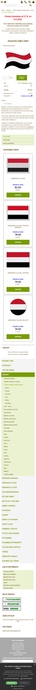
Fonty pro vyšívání (8, 571)
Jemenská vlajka (18, 178)
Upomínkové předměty (12, 543)
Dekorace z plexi (9, 487)
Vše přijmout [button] (11, 682)
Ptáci (5, 453)
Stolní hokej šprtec (11, 547)
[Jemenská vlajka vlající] (18, 60)
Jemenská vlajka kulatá (18, 320)
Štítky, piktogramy (10, 533)
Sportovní (7, 440)
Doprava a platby (8, 588)
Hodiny (5, 515)
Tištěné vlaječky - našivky (12, 381)
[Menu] (2, 2)
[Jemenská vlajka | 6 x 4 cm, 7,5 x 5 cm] (18, 165)
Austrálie (8, 403)
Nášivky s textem (9, 415)
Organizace (7, 412)
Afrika (7, 400)
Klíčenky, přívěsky (9, 422)
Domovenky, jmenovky (11, 409)
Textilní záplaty (8, 474)
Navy (5, 468)
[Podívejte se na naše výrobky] (12, 601)
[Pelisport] (31, 86)
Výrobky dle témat (10, 561)
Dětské (6, 437)
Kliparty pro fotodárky (9, 574)
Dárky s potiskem (10, 520)
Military (6, 471)
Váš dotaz (6, 140)
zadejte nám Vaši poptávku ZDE (11, 630)
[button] (18, 686)
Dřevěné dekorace (10, 478)
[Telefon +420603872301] (26, 3)
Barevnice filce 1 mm (9, 577)
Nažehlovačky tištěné (10, 425)
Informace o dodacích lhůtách (11, 585)
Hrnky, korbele (8, 506)
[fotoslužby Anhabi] (12, 610)
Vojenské (7, 428)
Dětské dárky (8, 497)
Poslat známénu (8, 143)
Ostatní (6, 465)
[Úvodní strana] (6, 2)
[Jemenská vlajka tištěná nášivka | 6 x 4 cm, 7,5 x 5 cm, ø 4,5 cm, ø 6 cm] (18, 212)
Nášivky (5, 375)
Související (6, 136)
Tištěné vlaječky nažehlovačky (13, 385)
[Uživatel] (22, 2)
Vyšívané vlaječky (9, 378)
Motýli (6, 446)
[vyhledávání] (30, 2)
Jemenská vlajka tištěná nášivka (18, 226)
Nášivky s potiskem (10, 419)
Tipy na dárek (8, 370)
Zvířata (6, 456)
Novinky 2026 (7, 361)
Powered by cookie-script (18, 688)
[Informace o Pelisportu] (12, 605)
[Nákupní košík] (34, 2)
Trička (5, 552)
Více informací (24, 675)
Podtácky (6, 510)
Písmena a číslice (9, 529)
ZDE (18, 621)
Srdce (5, 449)
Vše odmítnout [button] (24, 682)
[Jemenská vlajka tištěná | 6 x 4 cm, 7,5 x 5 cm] (18, 259)
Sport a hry (7, 524)
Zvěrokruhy (7, 462)
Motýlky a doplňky (10, 501)
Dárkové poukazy (10, 556)
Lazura (5, 582)
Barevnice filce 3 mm (9, 579)
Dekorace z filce (9, 483)
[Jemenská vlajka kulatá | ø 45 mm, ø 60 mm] (18, 307)
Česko (7, 388)
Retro (5, 443)
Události (6, 459)
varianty (18, 195)
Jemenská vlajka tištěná (18, 273)
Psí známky (7, 538)
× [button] (34, 664)
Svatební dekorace (10, 492)
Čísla (5, 434)
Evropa (7, 391)
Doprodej (6, 365)
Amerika (7, 394)
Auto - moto (8, 406)
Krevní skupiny (8, 431)
